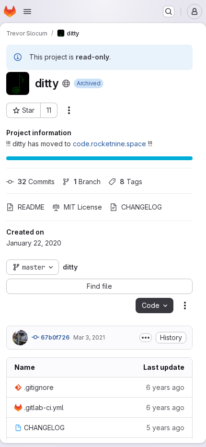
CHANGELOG (141, 207)
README (31, 207)
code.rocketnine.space (109, 144)
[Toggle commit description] (145, 337)
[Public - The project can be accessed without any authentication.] (66, 83)
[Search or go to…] (168, 11)
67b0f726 (54, 337)
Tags (131, 181)
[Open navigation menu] (27, 11)
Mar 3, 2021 (89, 337)
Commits (36, 181)
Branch (87, 181)
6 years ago (165, 387)
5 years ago (165, 427)
